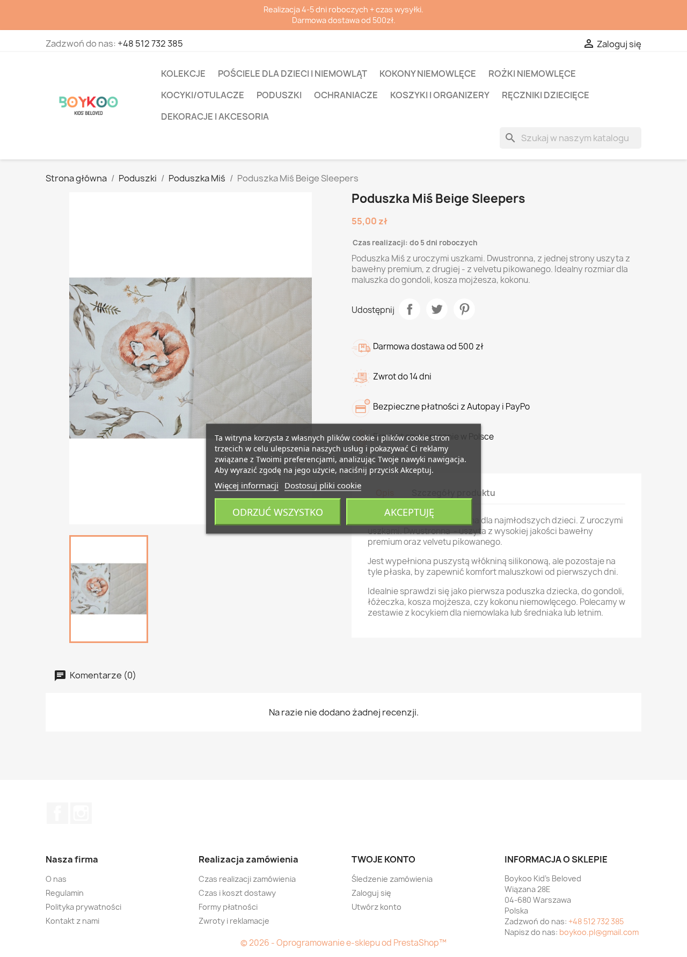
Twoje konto (383, 859)
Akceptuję (409, 511)
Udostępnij (409, 309)
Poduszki (279, 95)
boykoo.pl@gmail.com (599, 932)
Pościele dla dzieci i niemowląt (292, 73)
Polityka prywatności (83, 907)
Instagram (81, 813)
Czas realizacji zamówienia (247, 879)
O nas (56, 879)
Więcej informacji (247, 484)
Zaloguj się (371, 893)
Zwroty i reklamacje (234, 921)
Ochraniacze (346, 95)
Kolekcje (183, 73)
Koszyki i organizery (439, 95)
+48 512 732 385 (150, 43)
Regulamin (65, 893)
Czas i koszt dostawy (237, 893)
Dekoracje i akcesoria (215, 116)
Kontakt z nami (72, 921)
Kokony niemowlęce (427, 73)
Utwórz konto (376, 907)
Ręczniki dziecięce (545, 95)
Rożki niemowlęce (532, 73)
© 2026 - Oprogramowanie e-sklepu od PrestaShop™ (343, 942)
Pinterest (464, 309)
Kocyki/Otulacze (202, 95)
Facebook (57, 813)
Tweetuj (437, 309)
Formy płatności (228, 907)
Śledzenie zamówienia (392, 879)
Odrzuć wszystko (277, 511)
